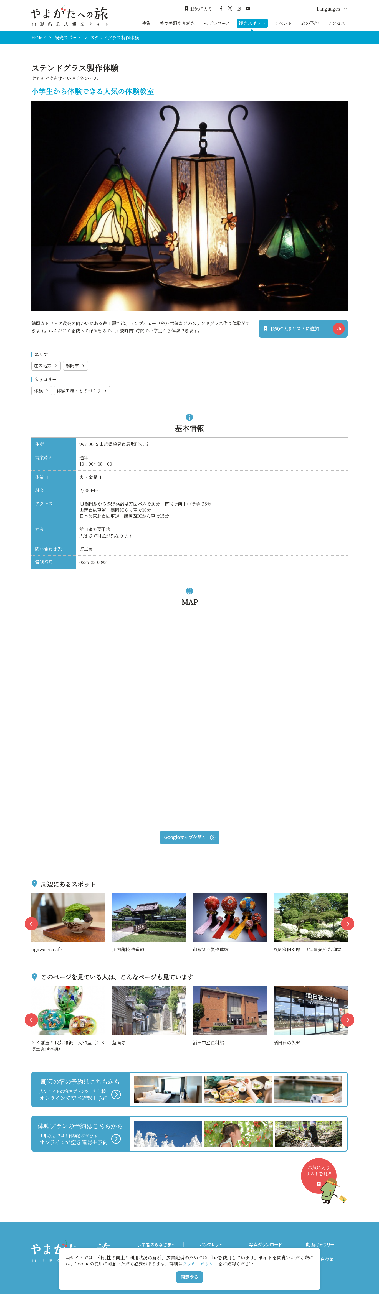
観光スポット (252, 23)
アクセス (336, 23)
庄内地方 (43, 366)
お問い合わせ (320, 1259)
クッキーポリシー (200, 1263)
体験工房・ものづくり (79, 390)
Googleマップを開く (185, 837)
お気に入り (201, 8)
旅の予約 (310, 23)
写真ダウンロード (265, 1244)
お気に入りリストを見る (318, 1170)
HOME (38, 37)
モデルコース (217, 23)
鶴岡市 (72, 366)
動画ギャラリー (320, 1244)
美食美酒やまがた (177, 23)
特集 (146, 23)
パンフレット (210, 1244)
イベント (283, 23)
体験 (38, 390)
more (37, 896)
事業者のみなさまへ (156, 1244)
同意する (189, 1277)
